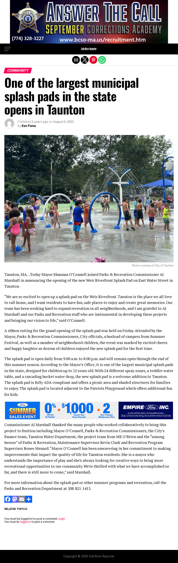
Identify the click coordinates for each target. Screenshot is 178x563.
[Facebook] (7, 501)
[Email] (21, 501)
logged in (25, 521)
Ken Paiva (29, 126)
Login (61, 518)
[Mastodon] (14, 501)
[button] (7, 49)
